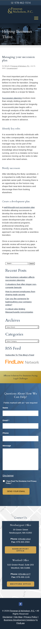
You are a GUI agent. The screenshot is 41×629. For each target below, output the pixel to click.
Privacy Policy (30, 617)
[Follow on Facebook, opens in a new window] (20, 604)
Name (5, 408)
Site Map (18, 617)
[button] (36, 18)
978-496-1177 (24, 574)
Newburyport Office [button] (20, 550)
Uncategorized (12, 68)
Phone (6, 433)
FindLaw (21, 623)
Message (7, 446)
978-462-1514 (23, 2)
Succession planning (12, 98)
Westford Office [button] (20, 584)
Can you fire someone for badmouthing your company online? (18, 302)
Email (6, 420)
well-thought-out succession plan (19, 207)
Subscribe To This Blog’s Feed (19, 355)
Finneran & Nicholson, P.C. (20, 66)
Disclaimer (8, 475)
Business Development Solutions (19, 620)
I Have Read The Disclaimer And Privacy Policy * (21, 482)
